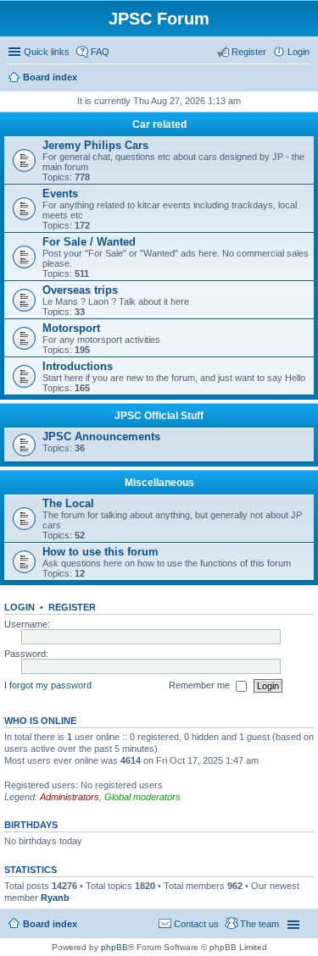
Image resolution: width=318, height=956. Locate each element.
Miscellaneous (159, 483)
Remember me (200, 685)
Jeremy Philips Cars (95, 145)
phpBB (114, 947)
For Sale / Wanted (89, 241)
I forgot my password (48, 685)
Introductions (77, 366)
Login (19, 607)
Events (60, 193)
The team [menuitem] (259, 924)
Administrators (69, 797)
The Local (68, 503)
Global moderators (142, 797)
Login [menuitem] (298, 52)
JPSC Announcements (101, 436)
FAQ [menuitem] (100, 52)
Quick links (47, 52)
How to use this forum (100, 551)
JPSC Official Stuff (159, 416)
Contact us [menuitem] (196, 924)
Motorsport (71, 328)
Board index (50, 924)
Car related (159, 124)
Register (72, 607)
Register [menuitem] (249, 52)
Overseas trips (80, 290)
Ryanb (55, 897)
